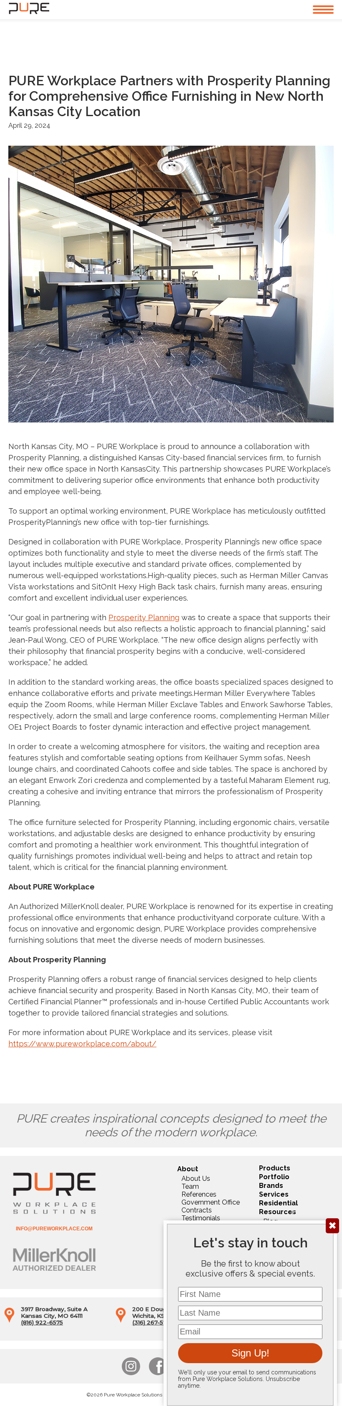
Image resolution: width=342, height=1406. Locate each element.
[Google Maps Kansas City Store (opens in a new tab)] (9, 1321)
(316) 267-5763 (153, 1322)
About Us (195, 1178)
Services (274, 1194)
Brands (271, 1186)
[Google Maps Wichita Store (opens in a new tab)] (121, 1321)
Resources (277, 1212)
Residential (278, 1203)
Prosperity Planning (143, 617)
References (198, 1194)
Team (190, 1186)
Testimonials (200, 1218)
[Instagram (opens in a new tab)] (131, 1366)
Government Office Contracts (210, 1206)
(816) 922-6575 (42, 1322)
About (187, 1169)
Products (274, 1168)
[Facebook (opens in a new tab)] (158, 1366)
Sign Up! (250, 1353)
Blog (270, 1221)
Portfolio (274, 1177)
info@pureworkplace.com (54, 1229)
